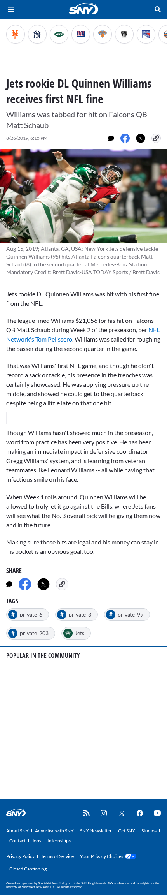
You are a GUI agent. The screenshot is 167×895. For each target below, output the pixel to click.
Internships (59, 841)
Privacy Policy (20, 856)
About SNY (17, 830)
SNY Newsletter (96, 830)
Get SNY (126, 830)
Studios (149, 830)
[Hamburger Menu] (11, 9)
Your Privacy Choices (101, 856)
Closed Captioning (28, 869)
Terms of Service (57, 856)
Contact (17, 841)
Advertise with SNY (54, 830)
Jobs (36, 841)
